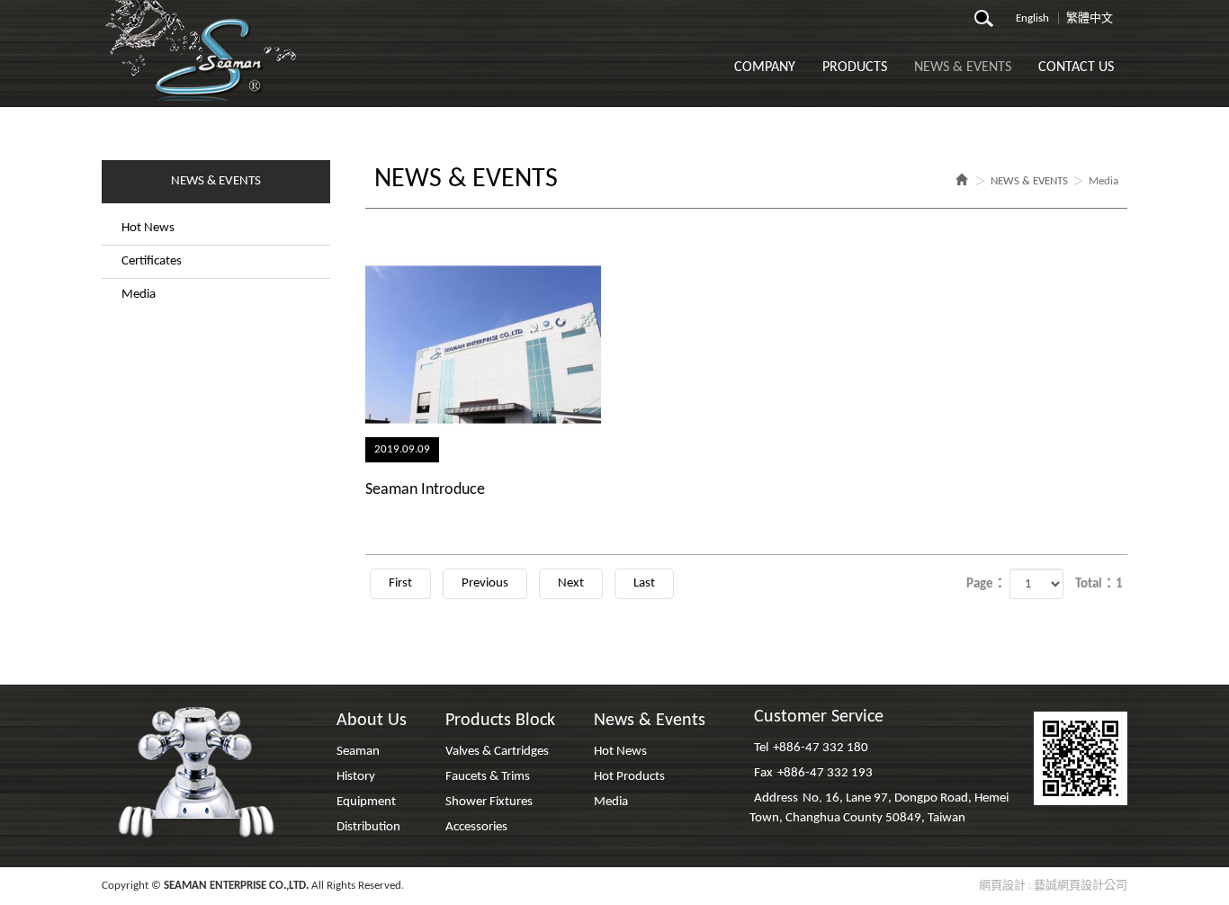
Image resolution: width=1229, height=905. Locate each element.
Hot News (148, 228)
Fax (763, 773)
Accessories (476, 827)
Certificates (151, 261)
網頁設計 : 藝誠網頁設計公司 (1053, 886)
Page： (986, 584)
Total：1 (1099, 584)
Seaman (358, 751)
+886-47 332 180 (820, 748)
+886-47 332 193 (825, 773)
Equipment (366, 802)
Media (138, 294)
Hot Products (629, 777)
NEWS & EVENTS (1029, 181)
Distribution (368, 827)
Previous (485, 583)
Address (776, 798)
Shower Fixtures (489, 802)
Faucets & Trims (487, 777)
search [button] (989, 23)
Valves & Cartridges (497, 751)
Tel (761, 748)
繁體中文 (1089, 18)
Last (644, 583)
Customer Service (819, 717)
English (1032, 18)
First (400, 583)
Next (571, 583)
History (355, 777)
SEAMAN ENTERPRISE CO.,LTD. (203, 50)
